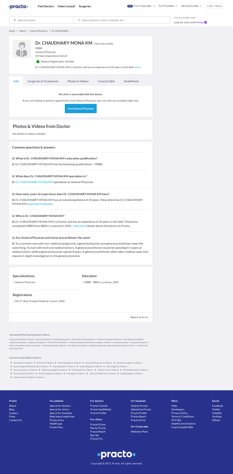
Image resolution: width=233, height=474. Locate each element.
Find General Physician (81, 108)
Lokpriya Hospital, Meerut (21, 339)
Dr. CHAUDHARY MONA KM (34, 182)
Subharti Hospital (36, 342)
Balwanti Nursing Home (83, 339)
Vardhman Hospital (77, 345)
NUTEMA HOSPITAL (57, 342)
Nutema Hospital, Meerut (109, 339)
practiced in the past (39, 203)
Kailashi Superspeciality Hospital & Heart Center (112, 345)
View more (79, 225)
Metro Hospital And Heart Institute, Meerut (90, 342)
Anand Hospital (43, 339)
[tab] (16, 81)
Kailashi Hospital (62, 339)
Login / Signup (214, 5)
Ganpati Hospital (139, 342)
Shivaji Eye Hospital (133, 339)
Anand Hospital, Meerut (54, 345)
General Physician (25, 282)
